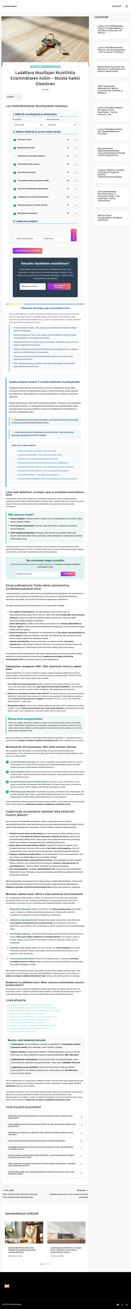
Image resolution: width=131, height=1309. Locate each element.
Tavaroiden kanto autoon (29, 164)
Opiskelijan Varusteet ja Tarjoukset (45, 66)
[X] (122, 1305)
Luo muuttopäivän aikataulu (27, 250)
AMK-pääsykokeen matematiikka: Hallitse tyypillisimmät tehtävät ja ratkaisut (110, 89)
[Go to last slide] (8, 1240)
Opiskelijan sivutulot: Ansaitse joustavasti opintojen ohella (37, 459)
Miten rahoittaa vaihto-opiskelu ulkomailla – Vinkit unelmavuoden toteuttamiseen (20, 1194)
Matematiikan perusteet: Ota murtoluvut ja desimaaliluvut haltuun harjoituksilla (111, 69)
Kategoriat (116, 6)
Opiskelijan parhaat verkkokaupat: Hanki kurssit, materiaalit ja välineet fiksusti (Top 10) (47, 479)
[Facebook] (118, 1305)
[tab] (41, 1264)
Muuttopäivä (17, 119)
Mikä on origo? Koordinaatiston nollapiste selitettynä (110, 217)
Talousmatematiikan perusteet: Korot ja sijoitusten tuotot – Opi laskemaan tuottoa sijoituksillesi (109, 196)
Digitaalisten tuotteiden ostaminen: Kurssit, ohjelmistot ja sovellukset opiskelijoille (46, 467)
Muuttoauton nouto (26, 148)
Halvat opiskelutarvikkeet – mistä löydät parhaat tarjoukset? (38, 475)
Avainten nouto (24, 139)
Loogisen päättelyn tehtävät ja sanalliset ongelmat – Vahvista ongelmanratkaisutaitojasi (111, 173)
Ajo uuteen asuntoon (27, 172)
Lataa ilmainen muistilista (59, 286)
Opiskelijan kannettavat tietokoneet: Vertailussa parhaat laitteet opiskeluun (43, 471)
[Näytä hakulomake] (127, 6)
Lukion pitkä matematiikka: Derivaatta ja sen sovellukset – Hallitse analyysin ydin (110, 111)
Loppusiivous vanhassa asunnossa (33, 197)
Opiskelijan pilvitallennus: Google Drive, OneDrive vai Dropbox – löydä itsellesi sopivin (66, 1250)
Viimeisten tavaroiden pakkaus (31, 156)
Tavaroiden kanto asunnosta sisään (33, 180)
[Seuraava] (82, 1240)
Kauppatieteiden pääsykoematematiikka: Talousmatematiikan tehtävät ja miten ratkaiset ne (111, 152)
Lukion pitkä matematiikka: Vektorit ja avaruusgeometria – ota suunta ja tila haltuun (111, 50)
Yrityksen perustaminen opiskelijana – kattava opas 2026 (37, 451)
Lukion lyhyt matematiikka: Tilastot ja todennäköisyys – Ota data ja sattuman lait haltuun (111, 29)
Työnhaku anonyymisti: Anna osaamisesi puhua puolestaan (68, 1194)
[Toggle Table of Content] (17, 97)
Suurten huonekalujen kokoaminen (33, 188)
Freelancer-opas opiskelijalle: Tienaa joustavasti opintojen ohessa (40, 455)
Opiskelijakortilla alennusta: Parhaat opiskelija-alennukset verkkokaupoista (43, 463)
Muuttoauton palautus (27, 213)
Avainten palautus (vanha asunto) (32, 205)
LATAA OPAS (68, 574)
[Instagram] (127, 1305)
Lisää (73, 235)
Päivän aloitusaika (52, 119)
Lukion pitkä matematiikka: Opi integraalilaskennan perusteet (110, 131)
